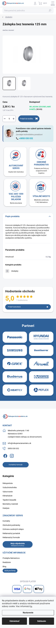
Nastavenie (28, 612)
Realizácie (7, 562)
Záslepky (14, 271)
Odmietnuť (14, 621)
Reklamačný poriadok (11, 533)
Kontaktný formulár (16, 465)
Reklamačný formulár (11, 537)
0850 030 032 (13, 448)
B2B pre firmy (10, 571)
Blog (4, 566)
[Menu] (52, 3)
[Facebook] (5, 455)
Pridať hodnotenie (14, 307)
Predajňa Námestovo (11, 558)
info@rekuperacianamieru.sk (19, 443)
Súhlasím (41, 621)
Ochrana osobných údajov (13, 529)
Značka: (8, 30)
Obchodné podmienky (11, 525)
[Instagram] (11, 455)
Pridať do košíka (26, 119)
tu (31, 606)
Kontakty (6, 521)
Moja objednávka (18, 543)
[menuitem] (8, 483)
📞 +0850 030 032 (24, 138)
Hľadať (50, 10)
